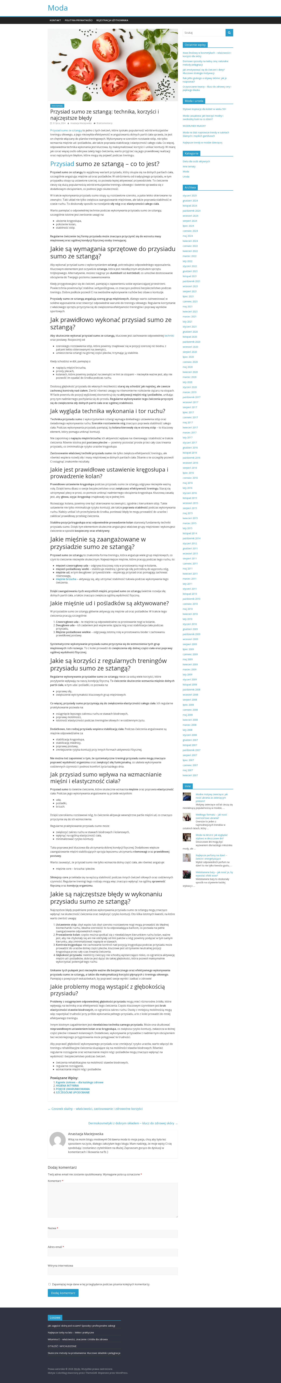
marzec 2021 (189, 316)
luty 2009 (187, 674)
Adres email (56, 1247)
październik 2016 (191, 457)
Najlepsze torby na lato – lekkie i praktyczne (71, 1332)
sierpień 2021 (190, 291)
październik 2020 (191, 341)
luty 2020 (187, 382)
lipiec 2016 (188, 472)
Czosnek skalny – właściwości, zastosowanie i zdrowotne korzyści (95, 1109)
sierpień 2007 (190, 755)
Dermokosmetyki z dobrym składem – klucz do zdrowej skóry (133, 1123)
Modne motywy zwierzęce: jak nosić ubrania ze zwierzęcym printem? (212, 798)
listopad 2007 (190, 745)
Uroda (186, 176)
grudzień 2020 (190, 331)
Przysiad (62, 163)
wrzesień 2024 (190, 215)
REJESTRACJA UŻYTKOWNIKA (112, 20)
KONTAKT (55, 20)
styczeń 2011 (190, 588)
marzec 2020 (189, 377)
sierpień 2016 (190, 467)
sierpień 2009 (190, 644)
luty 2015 (187, 528)
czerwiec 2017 (190, 417)
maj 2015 (188, 513)
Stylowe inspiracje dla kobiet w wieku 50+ (204, 109)
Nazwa (53, 1228)
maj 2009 (188, 659)
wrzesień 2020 (190, 346)
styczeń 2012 (190, 543)
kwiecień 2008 (190, 719)
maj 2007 (188, 770)
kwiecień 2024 (190, 240)
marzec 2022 (189, 256)
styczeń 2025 (190, 195)
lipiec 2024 (188, 225)
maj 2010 (188, 608)
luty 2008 (187, 729)
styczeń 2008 (190, 734)
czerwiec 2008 (190, 709)
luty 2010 (187, 619)
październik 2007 (191, 750)
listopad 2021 (190, 276)
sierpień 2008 (190, 699)
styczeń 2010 (190, 624)
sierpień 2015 (190, 508)
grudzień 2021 (190, 271)
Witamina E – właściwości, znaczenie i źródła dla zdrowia (78, 1339)
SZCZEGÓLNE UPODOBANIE (73, 1092)
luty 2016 (187, 487)
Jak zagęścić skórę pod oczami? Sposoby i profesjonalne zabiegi (81, 1325)
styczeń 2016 (190, 492)
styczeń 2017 (190, 442)
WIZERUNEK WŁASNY (194, 125)
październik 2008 (191, 689)
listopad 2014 (190, 533)
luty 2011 (187, 583)
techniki (169, 335)
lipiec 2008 (188, 704)
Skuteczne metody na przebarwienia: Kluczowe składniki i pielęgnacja (84, 1353)
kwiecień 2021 (190, 311)
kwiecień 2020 (190, 372)
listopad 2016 (190, 452)
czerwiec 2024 (190, 230)
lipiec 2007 (188, 760)
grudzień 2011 (190, 548)
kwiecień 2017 (190, 427)
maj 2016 (188, 482)
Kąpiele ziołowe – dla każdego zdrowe (79, 1082)
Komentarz (55, 1181)
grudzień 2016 (190, 447)
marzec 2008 (189, 724)
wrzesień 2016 (190, 462)
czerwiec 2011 (190, 563)
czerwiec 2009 (190, 654)
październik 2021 (191, 281)
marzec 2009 (189, 669)
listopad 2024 (190, 205)
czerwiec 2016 (190, 477)
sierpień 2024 (190, 220)
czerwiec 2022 (190, 245)
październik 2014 (191, 538)
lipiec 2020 (188, 356)
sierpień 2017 (190, 407)
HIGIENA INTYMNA (67, 1085)
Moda (58, 8)
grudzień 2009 (190, 629)
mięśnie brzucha (66, 579)
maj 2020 (188, 366)
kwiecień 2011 (190, 573)
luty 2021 (187, 321)
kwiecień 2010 (190, 613)
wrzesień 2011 (190, 553)
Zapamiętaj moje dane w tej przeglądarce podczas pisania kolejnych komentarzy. (101, 1284)
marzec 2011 (189, 578)
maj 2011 (188, 568)
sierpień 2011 (190, 558)
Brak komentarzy (104, 123)
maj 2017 (188, 422)
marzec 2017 (189, 432)
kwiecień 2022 (190, 251)
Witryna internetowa (60, 1265)
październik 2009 (191, 634)
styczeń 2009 (190, 679)
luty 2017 (187, 437)
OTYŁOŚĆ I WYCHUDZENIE (62, 1346)
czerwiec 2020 (190, 361)
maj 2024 (188, 235)
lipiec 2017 (188, 412)
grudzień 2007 (190, 740)
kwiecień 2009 (190, 664)
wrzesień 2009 (190, 639)
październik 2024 (191, 210)
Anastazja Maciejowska (81, 123)
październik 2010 (191, 598)
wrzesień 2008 (190, 694)
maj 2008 (188, 714)
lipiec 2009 (188, 649)
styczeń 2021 (190, 326)
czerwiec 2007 (190, 765)
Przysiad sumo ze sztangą (66, 130)
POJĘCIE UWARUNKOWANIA (73, 1089)
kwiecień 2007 (190, 775)
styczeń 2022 (190, 266)
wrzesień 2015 (190, 503)
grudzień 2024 (190, 200)
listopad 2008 (190, 684)
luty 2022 (187, 261)
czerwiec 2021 (190, 301)
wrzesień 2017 (190, 402)
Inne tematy (57, 105)
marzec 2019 (189, 392)
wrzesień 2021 (190, 286)
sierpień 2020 (190, 351)
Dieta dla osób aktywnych (196, 161)
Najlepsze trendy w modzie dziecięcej (202, 142)
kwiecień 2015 (190, 518)
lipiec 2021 (188, 296)
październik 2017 (191, 397)
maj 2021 (188, 306)
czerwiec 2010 (190, 603)
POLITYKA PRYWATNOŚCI (79, 20)
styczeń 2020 (190, 387)
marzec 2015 (189, 523)
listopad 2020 (190, 336)
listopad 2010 (190, 593)
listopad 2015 (190, 498)
